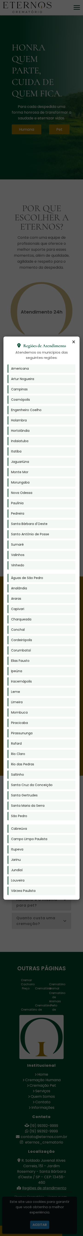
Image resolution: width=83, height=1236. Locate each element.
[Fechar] (73, 342)
